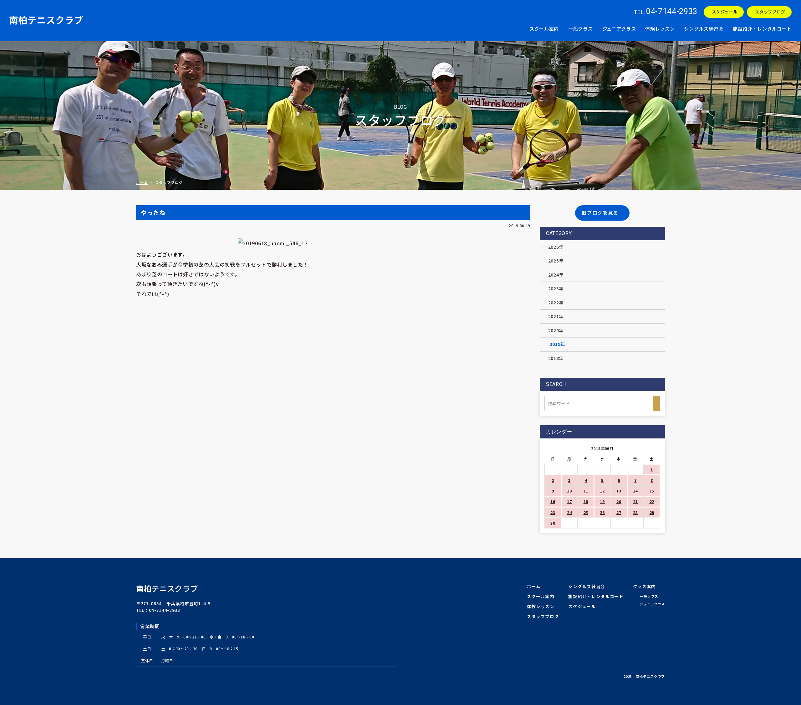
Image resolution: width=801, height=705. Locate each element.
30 (552, 523)
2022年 (556, 302)
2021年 (556, 316)
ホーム (142, 182)
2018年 (556, 358)
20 (618, 501)
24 (569, 512)
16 (552, 501)
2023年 (556, 288)
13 (618, 490)
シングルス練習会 (703, 28)
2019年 (557, 344)
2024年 (556, 275)
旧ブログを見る (600, 212)
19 (602, 501)
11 (586, 490)
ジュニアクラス (619, 28)
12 (602, 490)
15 (652, 490)
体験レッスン (660, 28)
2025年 (556, 261)
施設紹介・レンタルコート (762, 28)
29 (652, 512)
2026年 (556, 247)
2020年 (556, 330)
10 (569, 490)
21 (635, 501)
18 (586, 501)
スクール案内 (544, 28)
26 (602, 512)
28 (635, 512)
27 (618, 512)
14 (635, 490)
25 (586, 512)
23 (552, 512)
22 (652, 501)
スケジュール (724, 11)
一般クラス (580, 28)
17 (569, 501)
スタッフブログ (770, 11)
